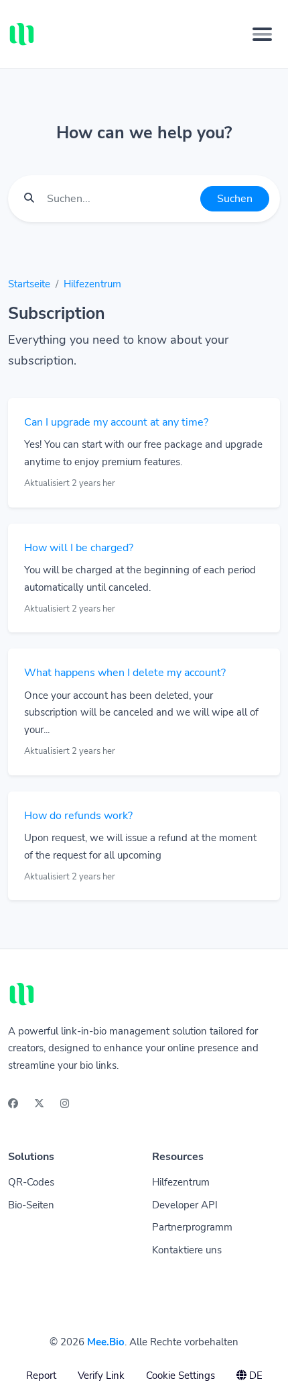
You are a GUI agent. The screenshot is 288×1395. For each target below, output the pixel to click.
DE (254, 1375)
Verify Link (101, 1375)
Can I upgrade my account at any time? (116, 422)
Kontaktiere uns (187, 1250)
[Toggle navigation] (262, 34)
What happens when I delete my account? (125, 672)
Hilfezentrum (92, 284)
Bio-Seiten (31, 1205)
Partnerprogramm (192, 1227)
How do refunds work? (78, 815)
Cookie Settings (180, 1375)
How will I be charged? (78, 547)
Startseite (29, 284)
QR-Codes (31, 1182)
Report (41, 1375)
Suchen (235, 198)
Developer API (185, 1205)
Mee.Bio (106, 1342)
